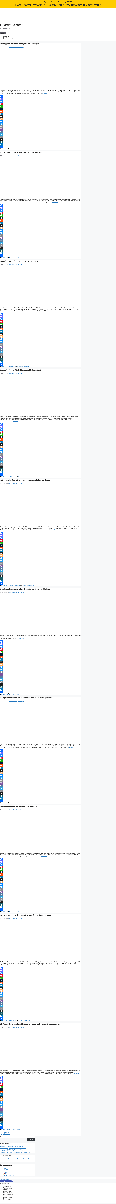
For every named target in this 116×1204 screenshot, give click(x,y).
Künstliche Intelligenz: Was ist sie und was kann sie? (21, 152)
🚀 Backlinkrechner (8, 1174)
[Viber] (40, 129)
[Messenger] (40, 121)
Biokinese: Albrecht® (11, 24)
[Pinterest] (40, 104)
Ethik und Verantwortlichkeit (8, 366)
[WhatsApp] (40, 106)
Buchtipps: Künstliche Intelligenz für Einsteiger (19, 44)
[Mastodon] (40, 99)
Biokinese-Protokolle (8, 39)
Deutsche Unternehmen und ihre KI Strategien (19, 261)
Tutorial (5, 37)
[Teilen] (40, 147)
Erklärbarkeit (4, 149)
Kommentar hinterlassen (15, 149)
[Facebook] (40, 96)
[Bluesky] (40, 101)
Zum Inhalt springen (5, 1179)
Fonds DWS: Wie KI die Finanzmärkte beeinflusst (20, 370)
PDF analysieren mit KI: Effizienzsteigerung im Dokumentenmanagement (30, 1024)
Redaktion (5, 1169)
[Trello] (40, 144)
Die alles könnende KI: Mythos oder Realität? (18, 806)
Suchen (2, 1137)
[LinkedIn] (40, 114)
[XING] (40, 142)
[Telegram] (40, 134)
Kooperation (6, 1172)
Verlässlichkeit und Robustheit (8, 476)
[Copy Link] (40, 137)
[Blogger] (40, 119)
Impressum (6, 1171)
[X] (40, 139)
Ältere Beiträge (5, 1132)
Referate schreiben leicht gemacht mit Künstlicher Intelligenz (25, 480)
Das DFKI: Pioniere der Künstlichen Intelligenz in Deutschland (25, 915)
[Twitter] (40, 124)
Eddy (1, 1158)
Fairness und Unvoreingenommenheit (10, 585)
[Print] (40, 126)
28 (4, 1134)
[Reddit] (40, 111)
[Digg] (40, 116)
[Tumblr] (40, 109)
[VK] (40, 132)
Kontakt (5, 1168)
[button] (6, 1181)
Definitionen (6, 36)
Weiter (7, 1134)
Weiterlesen (45, 93)
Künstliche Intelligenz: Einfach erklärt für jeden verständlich (25, 589)
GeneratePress (25, 1178)
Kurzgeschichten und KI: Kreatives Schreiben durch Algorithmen (27, 698)
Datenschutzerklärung (8, 1175)
